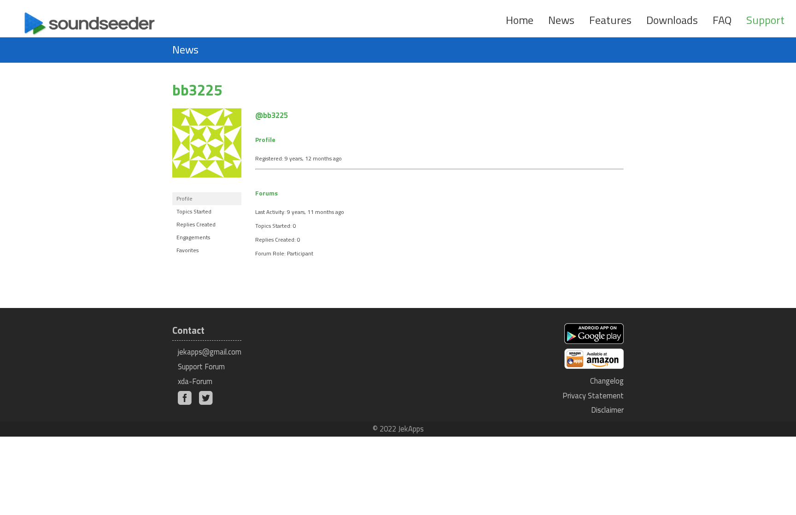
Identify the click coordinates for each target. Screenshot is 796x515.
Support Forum (201, 366)
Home (519, 20)
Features (610, 20)
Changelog (607, 380)
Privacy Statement (593, 395)
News (561, 20)
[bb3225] (206, 184)
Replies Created (196, 224)
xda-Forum (195, 381)
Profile (184, 198)
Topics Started (193, 211)
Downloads (672, 20)
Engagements (193, 237)
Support (765, 20)
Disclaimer (607, 409)
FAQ (722, 20)
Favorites (187, 250)
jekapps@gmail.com (209, 351)
